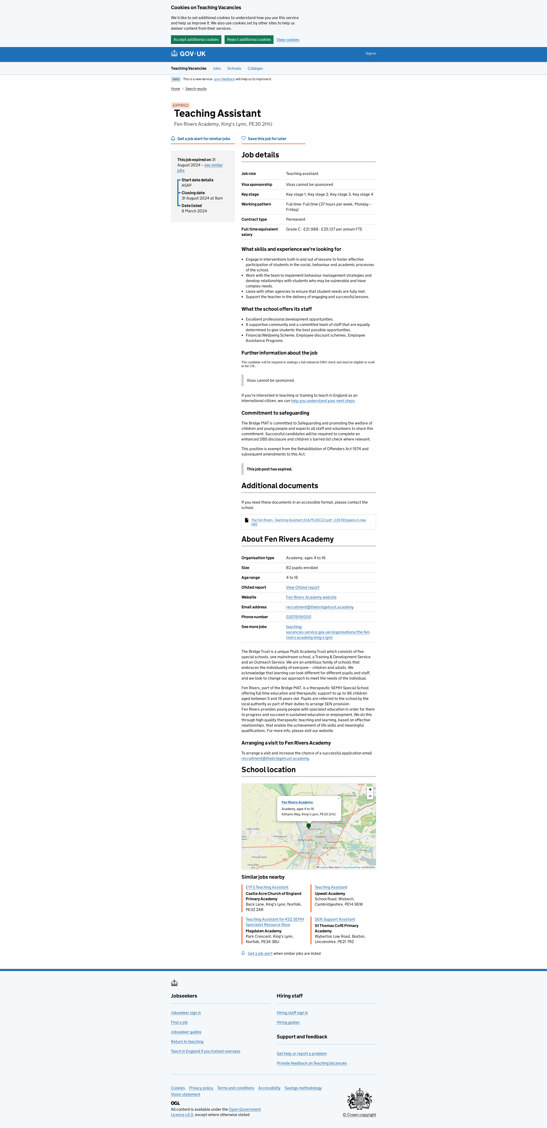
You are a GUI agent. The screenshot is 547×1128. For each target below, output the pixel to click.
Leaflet (323, 867)
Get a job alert (260, 953)
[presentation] (308, 826)
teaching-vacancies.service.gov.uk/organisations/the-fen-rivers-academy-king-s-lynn (328, 632)
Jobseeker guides (186, 1031)
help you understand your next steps (323, 400)
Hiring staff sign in (292, 1012)
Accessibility (269, 1087)
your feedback (224, 79)
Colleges (255, 68)
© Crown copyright (359, 1114)
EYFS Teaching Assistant (267, 887)
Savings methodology (303, 1087)
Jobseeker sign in (186, 1012)
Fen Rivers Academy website (311, 597)
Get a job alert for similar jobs (203, 138)
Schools (234, 68)
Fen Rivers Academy (297, 802)
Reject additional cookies (249, 39)
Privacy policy (201, 1087)
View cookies (288, 40)
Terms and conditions (235, 1087)
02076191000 (298, 616)
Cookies (178, 1087)
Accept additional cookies (196, 39)
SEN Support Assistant (335, 919)
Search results (196, 89)
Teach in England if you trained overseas (205, 1051)
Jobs (217, 68)
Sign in (371, 53)
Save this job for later (267, 138)
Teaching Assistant (331, 887)
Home (175, 89)
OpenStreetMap (351, 867)
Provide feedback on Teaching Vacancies (312, 1063)
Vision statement (185, 1094)
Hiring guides (288, 1022)
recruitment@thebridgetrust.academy (320, 607)
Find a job (179, 1022)
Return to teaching (187, 1041)
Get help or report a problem (302, 1053)
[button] (308, 826)
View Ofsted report (302, 587)
